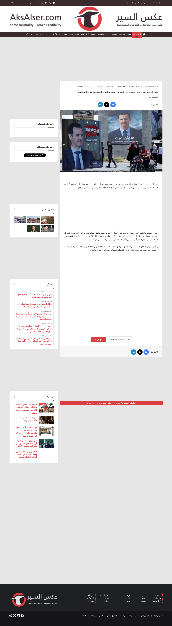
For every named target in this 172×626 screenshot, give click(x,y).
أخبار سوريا (157, 601)
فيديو (107, 598)
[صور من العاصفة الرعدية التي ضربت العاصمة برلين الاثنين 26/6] (47, 228)
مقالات (64, 34)
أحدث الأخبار (38, 34)
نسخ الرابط (98, 340)
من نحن (143, 3)
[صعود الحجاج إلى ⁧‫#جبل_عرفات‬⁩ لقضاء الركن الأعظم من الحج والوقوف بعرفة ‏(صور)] (20, 219)
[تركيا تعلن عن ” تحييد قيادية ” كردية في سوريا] (33, 228)
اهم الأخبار (56, 34)
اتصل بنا (151, 3)
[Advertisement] (86, 58)
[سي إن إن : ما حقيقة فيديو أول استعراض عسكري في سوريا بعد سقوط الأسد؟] (46, 443)
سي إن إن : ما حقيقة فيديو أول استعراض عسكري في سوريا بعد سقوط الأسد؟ (26, 443)
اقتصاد (93, 34)
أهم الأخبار (90, 598)
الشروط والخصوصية (132, 3)
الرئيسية (158, 3)
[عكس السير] (86, 19)
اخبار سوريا (137, 34)
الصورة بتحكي (74, 34)
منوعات (122, 34)
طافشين (100, 34)
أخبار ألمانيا (85, 34)
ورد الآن (29, 34)
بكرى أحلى (90, 595)
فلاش (129, 34)
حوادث (107, 34)
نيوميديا (48, 34)
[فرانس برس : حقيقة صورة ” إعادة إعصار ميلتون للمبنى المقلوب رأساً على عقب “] (46, 454)
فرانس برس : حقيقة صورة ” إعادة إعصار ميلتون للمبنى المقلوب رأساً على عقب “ (25, 454)
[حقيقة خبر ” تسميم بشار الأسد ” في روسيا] (46, 420)
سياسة (114, 34)
